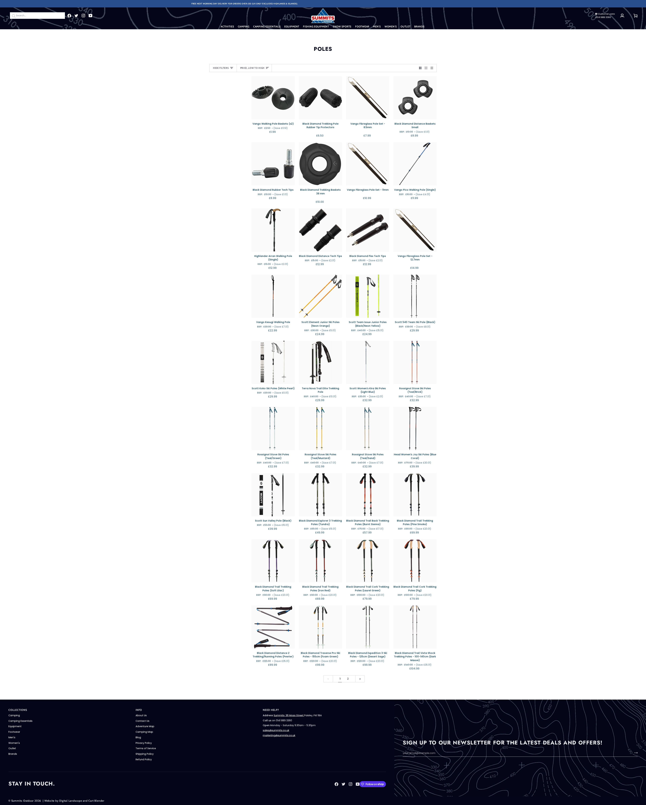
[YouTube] (90, 15)
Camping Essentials (20, 721)
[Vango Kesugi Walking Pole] (273, 296)
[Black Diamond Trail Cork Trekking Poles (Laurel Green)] (367, 560)
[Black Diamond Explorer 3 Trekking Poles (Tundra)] (320, 494)
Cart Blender (96, 800)
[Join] (635, 752)
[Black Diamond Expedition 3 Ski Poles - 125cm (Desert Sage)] (367, 627)
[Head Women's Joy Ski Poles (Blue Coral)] (415, 428)
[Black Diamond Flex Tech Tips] (367, 230)
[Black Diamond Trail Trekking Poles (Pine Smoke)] (415, 494)
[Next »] (360, 678)
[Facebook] (69, 15)
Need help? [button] (271, 710)
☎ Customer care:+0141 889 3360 (605, 15)
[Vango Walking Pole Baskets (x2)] (273, 97)
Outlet (12, 748)
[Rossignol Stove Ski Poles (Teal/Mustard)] (320, 428)
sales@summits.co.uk (276, 730)
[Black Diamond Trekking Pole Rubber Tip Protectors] (320, 97)
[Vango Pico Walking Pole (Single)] (415, 163)
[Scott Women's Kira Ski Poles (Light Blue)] (367, 362)
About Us (141, 715)
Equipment (15, 726)
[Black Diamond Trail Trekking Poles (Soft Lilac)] (273, 560)
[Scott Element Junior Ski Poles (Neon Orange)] (320, 296)
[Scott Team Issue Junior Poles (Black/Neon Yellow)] (367, 296)
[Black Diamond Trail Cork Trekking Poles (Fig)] (415, 560)
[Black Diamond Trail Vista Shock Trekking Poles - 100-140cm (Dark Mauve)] (415, 627)
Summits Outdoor (22, 800)
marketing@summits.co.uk (279, 735)
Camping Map (144, 732)
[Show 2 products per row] (420, 68)
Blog (138, 737)
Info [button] (139, 710)
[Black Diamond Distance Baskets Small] (415, 97)
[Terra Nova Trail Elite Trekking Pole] (320, 362)
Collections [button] (17, 710)
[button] (227, 26)
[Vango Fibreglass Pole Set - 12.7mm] (415, 230)
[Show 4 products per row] (433, 68)
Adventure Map (145, 726)
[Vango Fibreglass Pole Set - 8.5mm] (367, 97)
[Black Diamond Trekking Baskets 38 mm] (320, 163)
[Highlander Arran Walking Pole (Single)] (273, 230)
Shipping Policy (145, 754)
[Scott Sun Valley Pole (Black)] (273, 494)
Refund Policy (144, 759)
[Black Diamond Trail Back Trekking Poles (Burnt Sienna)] (367, 494)
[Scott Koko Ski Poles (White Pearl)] (273, 362)
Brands (12, 754)
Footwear (14, 732)
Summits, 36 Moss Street (289, 715)
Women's (14, 743)
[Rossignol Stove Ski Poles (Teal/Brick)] (415, 362)
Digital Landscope (70, 800)
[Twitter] (76, 15)
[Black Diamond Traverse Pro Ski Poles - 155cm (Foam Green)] (320, 627)
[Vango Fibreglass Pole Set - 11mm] (367, 163)
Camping (14, 715)
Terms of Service (146, 748)
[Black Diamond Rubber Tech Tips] (273, 163)
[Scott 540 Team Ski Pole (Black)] (415, 296)
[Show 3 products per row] (426, 68)
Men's (11, 737)
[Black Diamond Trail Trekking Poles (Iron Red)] (320, 560)
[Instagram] (83, 15)
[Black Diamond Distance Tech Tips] (320, 230)
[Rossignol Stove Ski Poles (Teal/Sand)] (367, 428)
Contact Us (142, 721)
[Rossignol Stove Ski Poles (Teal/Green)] (273, 428)
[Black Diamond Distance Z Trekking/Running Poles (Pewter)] (273, 627)
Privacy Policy (144, 743)
